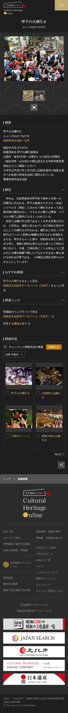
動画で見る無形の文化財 (16, 590)
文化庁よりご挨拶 (46, 547)
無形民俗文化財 (12, 140)
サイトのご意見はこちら (49, 590)
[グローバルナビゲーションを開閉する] (61, 5)
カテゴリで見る (11, 537)
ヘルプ (39, 566)
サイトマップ (43, 584)
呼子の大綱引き (12, 281)
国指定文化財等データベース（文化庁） (27, 285)
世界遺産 (8, 577)
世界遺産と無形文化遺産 (16, 543)
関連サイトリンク (46, 578)
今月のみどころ (44, 553)
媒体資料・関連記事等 (48, 531)
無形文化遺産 (10, 583)
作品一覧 (8, 531)
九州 (26, 140)
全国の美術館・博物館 (15, 550)
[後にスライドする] (60, 454)
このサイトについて (47, 572)
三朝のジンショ (20, 436)
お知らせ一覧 (43, 560)
